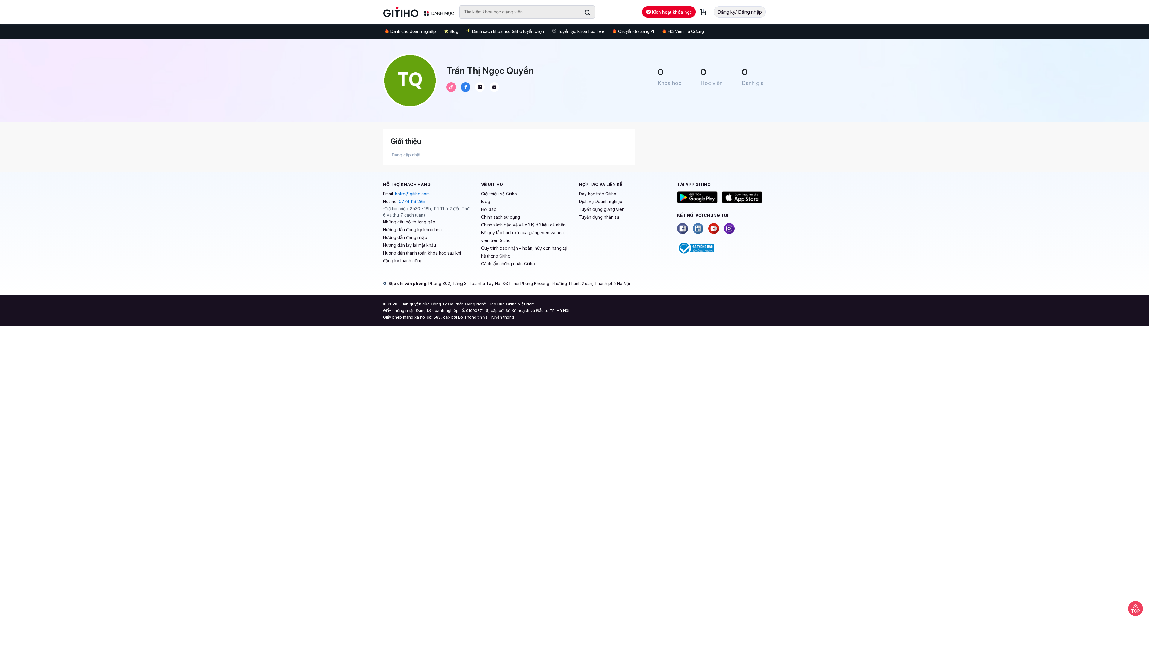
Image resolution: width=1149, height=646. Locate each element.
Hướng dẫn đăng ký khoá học (412, 229)
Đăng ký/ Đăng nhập (740, 12)
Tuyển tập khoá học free (581, 31)
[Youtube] (713, 228)
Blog (454, 31)
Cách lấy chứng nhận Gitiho (508, 263)
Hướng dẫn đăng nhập (405, 237)
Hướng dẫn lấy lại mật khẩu (409, 245)
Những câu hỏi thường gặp (409, 221)
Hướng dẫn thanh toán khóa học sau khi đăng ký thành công (422, 256)
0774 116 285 (412, 201)
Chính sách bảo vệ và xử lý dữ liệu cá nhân (523, 224)
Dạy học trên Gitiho (597, 193)
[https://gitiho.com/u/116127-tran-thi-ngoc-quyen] (451, 87)
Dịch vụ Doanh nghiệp (600, 201)
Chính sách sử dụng (500, 217)
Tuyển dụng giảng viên (601, 209)
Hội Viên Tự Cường (686, 31)
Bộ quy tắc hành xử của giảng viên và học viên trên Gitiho (522, 236)
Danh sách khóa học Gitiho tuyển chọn (508, 31)
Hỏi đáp (488, 209)
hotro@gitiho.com (412, 193)
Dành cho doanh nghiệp (413, 31)
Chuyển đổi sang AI (636, 31)
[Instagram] (729, 228)
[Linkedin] (698, 228)
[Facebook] (682, 228)
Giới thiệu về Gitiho (499, 193)
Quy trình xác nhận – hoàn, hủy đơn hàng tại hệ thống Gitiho (524, 252)
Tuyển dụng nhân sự (599, 217)
